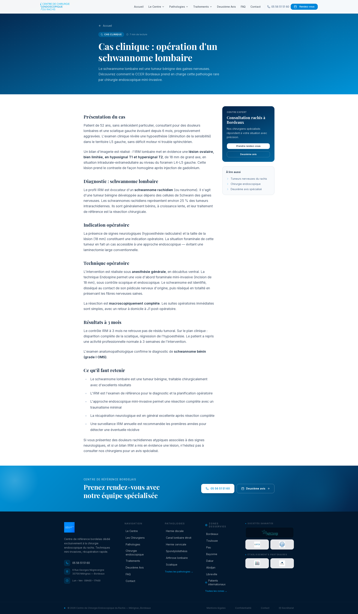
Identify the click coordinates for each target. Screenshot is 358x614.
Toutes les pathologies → (179, 571)
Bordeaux (212, 534)
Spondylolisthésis (176, 551)
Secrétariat (288, 608)
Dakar (209, 560)
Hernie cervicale (176, 544)
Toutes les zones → (216, 591)
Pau (208, 547)
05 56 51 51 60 (280, 6)
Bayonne (211, 554)
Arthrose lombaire (177, 557)
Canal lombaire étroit (178, 537)
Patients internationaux (217, 582)
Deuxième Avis (226, 6)
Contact (255, 6)
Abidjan (210, 567)
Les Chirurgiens (135, 537)
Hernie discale (175, 531)
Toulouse (212, 540)
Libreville (211, 574)
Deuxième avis (248, 154)
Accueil (139, 6)
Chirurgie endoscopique (246, 183)
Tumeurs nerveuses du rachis (249, 178)
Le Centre (154, 6)
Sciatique (171, 564)
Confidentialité (243, 608)
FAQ (243, 6)
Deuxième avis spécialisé (246, 189)
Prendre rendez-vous (248, 146)
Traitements (201, 6)
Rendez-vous (307, 6)
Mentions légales (216, 608)
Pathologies (177, 6)
